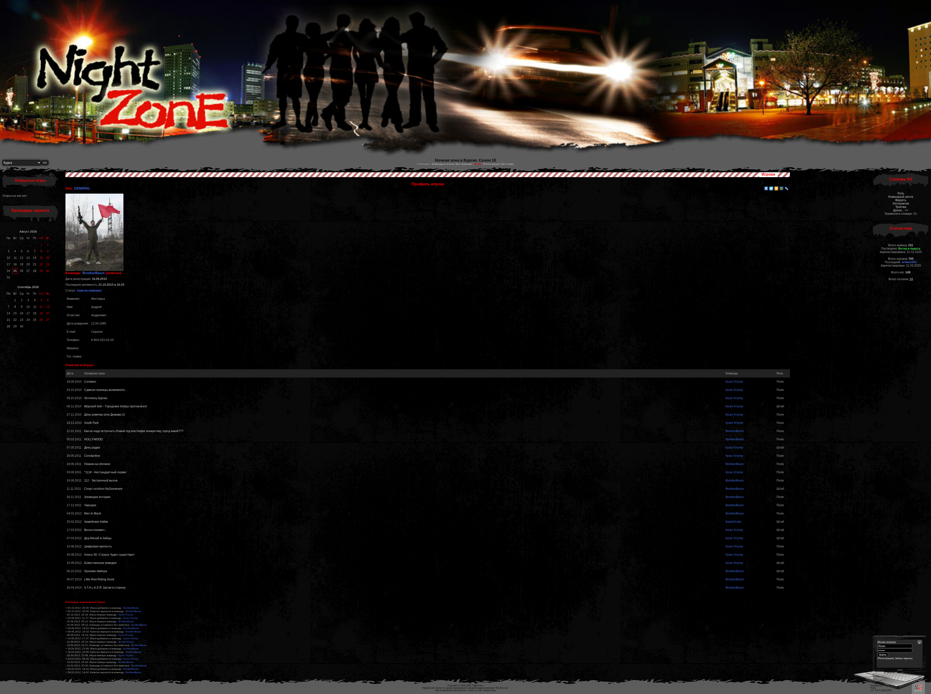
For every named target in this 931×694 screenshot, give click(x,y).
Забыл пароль (903, 658)
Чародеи (90, 505)
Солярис (90, 381)
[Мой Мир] (781, 188)
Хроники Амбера (95, 571)
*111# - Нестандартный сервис (105, 472)
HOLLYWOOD (93, 439)
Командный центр (900, 196)
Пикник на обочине (97, 464)
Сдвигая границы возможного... (105, 390)
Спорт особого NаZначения (103, 488)
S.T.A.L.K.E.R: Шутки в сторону (105, 587)
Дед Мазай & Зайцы (98, 538)
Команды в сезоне (443, 164)
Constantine (92, 455)
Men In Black (92, 513)
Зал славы (507, 164)
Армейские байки (96, 521)
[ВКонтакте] (766, 188)
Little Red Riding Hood (99, 579)
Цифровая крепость (98, 546)
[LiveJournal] (786, 188)
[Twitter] (771, 188)
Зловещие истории (97, 497)
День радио (92, 447)
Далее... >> (900, 210)
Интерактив (901, 203)
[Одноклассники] (776, 188)
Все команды (464, 164)
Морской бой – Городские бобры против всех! (115, 406)
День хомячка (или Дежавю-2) (104, 414)
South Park (91, 423)
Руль (901, 193)
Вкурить (900, 200)
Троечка (900, 207)
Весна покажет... (95, 530)
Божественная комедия (100, 563)
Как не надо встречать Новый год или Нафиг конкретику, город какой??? (134, 431)
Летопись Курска (95, 398)
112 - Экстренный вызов (100, 480)
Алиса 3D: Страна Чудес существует (109, 554)
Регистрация (491, 164)
